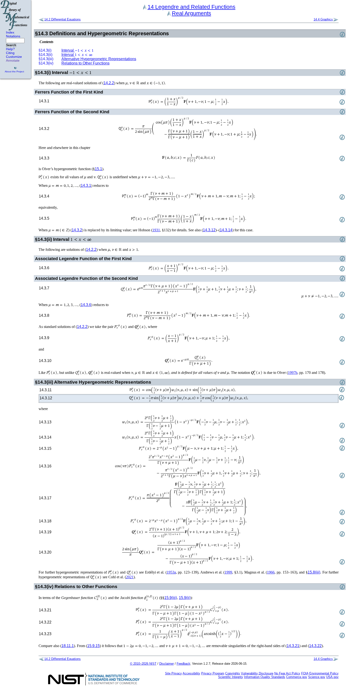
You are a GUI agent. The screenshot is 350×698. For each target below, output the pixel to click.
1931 (156, 230)
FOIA (304, 673)
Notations (13, 36)
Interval (77, 50)
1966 (271, 572)
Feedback (183, 663)
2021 (130, 577)
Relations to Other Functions (85, 63)
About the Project (14, 71)
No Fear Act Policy (287, 673)
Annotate (13, 60)
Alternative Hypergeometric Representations (98, 59)
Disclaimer (166, 663)
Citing (10, 53)
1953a (171, 572)
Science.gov (316, 677)
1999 (228, 572)
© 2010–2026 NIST (143, 663)
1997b (292, 373)
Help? (10, 49)
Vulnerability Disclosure (257, 673)
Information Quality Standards (264, 677)
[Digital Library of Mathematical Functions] (15, 15)
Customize (14, 57)
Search (11, 45)
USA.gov (332, 677)
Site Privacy (173, 673)
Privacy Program (212, 673)
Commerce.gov (296, 677)
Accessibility (191, 673)
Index (10, 32)
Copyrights (232, 673)
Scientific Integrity (230, 677)
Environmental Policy (324, 673)
